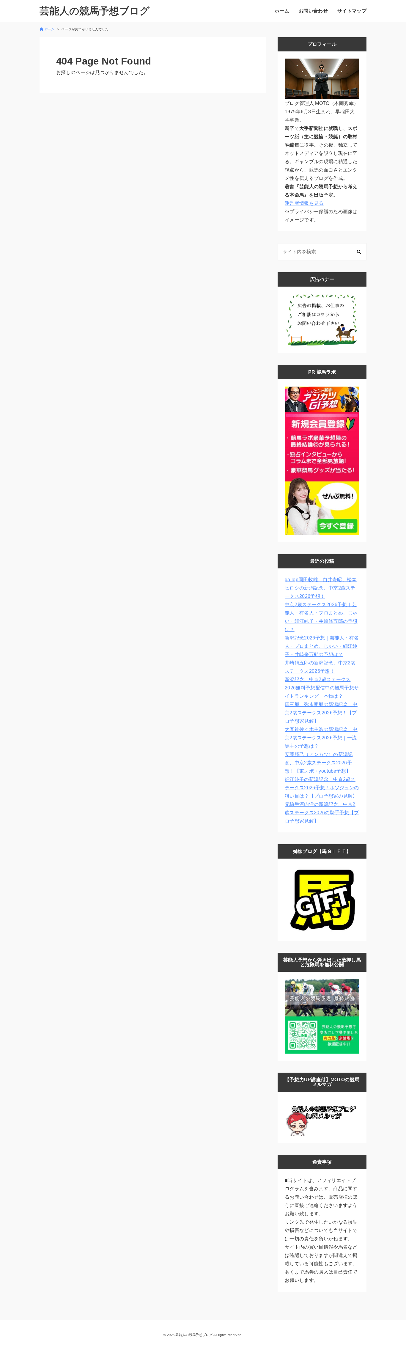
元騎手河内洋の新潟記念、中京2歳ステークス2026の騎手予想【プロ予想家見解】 (322, 812)
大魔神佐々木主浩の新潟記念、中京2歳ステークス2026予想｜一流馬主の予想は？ (321, 738)
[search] (359, 251)
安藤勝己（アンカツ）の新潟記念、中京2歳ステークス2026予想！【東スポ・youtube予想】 (319, 763)
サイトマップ (351, 10)
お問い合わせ (313, 10)
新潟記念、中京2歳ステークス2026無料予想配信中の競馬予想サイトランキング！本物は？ (322, 688)
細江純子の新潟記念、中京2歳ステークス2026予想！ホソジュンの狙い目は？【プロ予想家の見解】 (322, 788)
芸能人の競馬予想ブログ (95, 11)
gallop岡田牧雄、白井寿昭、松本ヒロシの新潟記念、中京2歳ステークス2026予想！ (321, 588)
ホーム (282, 10)
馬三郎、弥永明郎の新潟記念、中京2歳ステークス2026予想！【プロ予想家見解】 (321, 713)
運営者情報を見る (304, 203)
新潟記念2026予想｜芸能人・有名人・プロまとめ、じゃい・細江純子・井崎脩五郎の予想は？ (322, 646)
